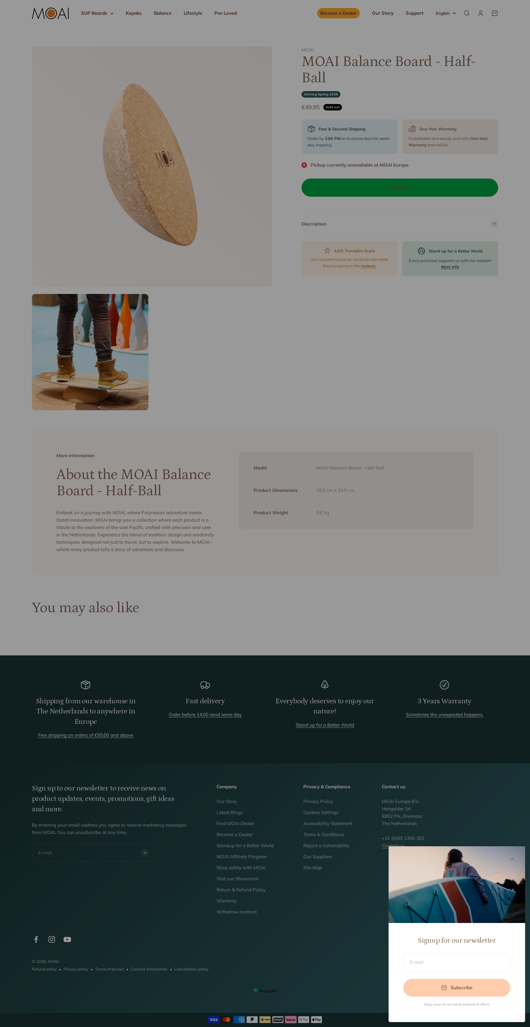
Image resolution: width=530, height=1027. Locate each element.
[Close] (512, 859)
